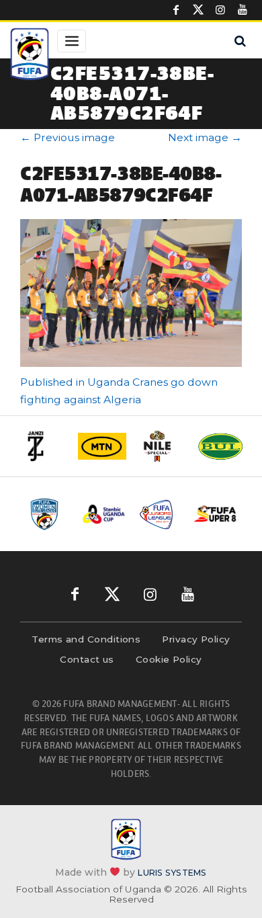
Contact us (87, 659)
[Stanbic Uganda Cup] (103, 514)
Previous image (67, 137)
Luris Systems (172, 872)
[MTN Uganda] (102, 446)
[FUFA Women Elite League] (48, 514)
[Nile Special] (161, 446)
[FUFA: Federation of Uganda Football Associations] (29, 56)
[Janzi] (43, 446)
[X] (198, 10)
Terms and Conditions (86, 639)
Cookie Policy (169, 659)
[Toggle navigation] (71, 41)
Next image (205, 137)
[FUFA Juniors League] (159, 514)
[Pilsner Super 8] (215, 514)
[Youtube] (242, 10)
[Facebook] (176, 10)
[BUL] (220, 446)
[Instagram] (220, 10)
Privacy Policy (196, 639)
